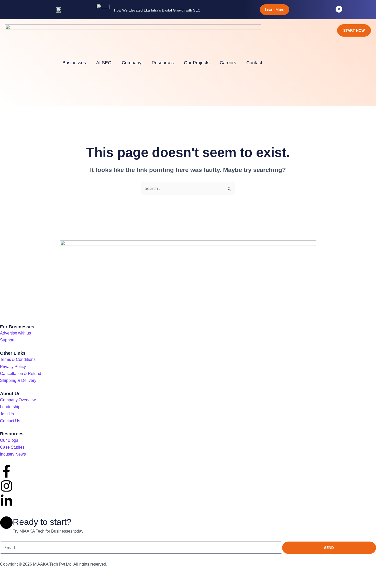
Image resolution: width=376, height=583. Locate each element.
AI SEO (104, 62)
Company (131, 62)
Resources (163, 62)
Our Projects (196, 62)
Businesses (74, 62)
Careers (228, 62)
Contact (254, 62)
